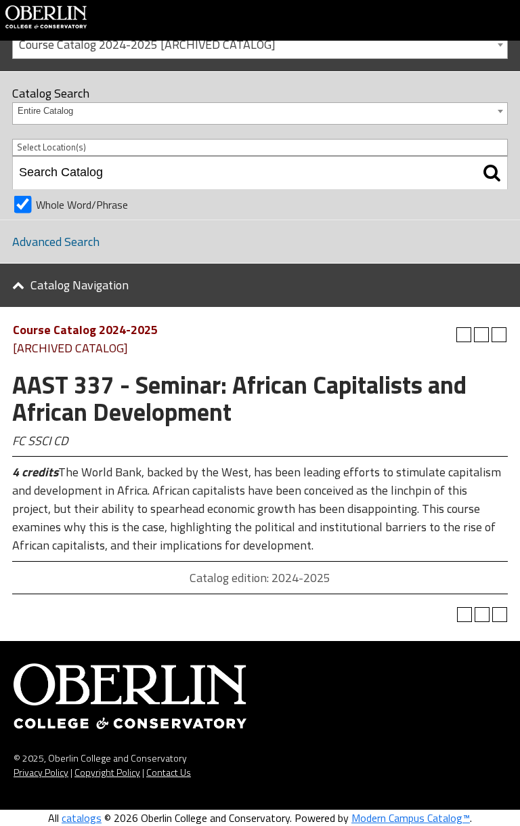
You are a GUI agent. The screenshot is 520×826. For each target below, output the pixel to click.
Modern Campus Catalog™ (410, 818)
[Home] (46, 15)
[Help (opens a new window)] (499, 334)
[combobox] (260, 43)
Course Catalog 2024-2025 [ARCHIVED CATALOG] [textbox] (147, 44)
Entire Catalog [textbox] (45, 111)
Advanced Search (56, 241)
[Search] (492, 173)
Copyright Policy (107, 772)
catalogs (82, 818)
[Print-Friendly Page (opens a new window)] (481, 334)
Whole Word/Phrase (82, 205)
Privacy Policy (41, 772)
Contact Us (168, 772)
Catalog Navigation (79, 285)
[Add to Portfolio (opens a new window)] (463, 334)
